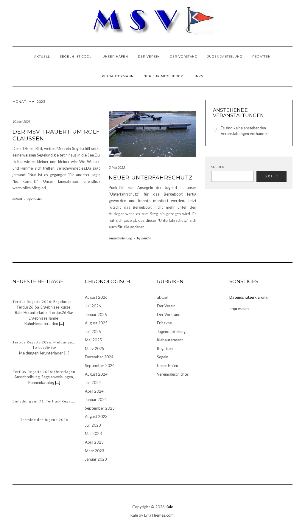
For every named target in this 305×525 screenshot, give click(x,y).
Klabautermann (118, 76)
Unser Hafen (115, 56)
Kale (169, 506)
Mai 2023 (93, 433)
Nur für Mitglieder (163, 76)
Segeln (162, 356)
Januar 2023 (96, 459)
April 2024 (94, 391)
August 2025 (96, 322)
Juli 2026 (93, 305)
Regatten (261, 56)
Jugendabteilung (224, 56)
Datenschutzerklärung (248, 297)
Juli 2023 (93, 425)
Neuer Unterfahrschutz (151, 177)
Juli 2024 (93, 382)
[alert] (249, 130)
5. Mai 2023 (117, 167)
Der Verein (149, 56)
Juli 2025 (93, 331)
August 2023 (96, 416)
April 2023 (94, 442)
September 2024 (100, 365)
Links (198, 76)
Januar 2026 (96, 314)
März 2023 (94, 450)
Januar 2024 (96, 399)
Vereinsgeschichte (172, 374)
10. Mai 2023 (21, 121)
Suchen (217, 167)
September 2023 (100, 408)
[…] (61, 323)
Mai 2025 (93, 339)
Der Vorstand (183, 56)
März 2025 (94, 348)
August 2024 (96, 374)
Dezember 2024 (99, 356)
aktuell (42, 56)
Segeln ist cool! (76, 56)
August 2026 (96, 297)
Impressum (239, 308)
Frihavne (164, 322)
